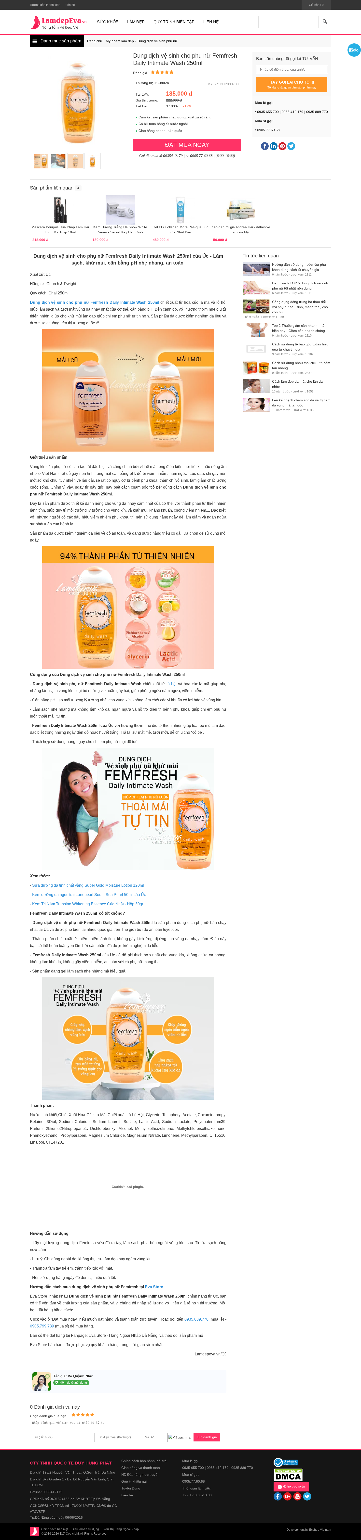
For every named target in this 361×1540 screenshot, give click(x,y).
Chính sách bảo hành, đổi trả (144, 1461)
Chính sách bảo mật (54, 1529)
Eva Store (154, 1287)
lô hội (172, 684)
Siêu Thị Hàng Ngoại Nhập (121, 1529)
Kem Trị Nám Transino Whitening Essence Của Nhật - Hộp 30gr (87, 904)
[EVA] (59, 22)
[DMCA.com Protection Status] (288, 1474)
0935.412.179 (292, 112)
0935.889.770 (317, 112)
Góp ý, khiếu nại (134, 1481)
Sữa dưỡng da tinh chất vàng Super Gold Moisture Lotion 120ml (88, 885)
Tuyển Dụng (130, 1488)
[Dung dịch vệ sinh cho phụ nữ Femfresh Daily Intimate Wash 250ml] (41, 161)
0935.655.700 (268, 112)
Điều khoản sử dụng (85, 1529)
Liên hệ (127, 1495)
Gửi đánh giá (207, 1437)
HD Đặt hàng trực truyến (140, 1475)
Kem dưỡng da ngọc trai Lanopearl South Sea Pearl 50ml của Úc (89, 895)
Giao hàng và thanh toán (140, 1468)
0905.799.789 (42, 1326)
